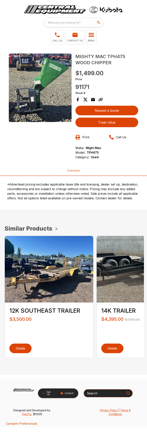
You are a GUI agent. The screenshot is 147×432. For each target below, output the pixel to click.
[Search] (128, 393)
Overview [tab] (73, 170)
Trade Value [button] (106, 122)
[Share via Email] (93, 99)
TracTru (26, 414)
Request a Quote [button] (107, 110)
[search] (99, 22)
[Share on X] (85, 99)
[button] (57, 37)
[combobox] (73, 22)
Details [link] (20, 348)
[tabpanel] (40, 88)
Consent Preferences (21, 423)
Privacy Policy (109, 410)
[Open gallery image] (40, 88)
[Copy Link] (100, 99)
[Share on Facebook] (77, 99)
